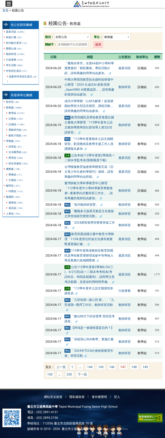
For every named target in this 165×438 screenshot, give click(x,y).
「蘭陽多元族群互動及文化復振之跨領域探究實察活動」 (89, 213)
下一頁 (82, 374)
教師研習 (15, 54)
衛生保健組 (18, 163)
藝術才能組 (18, 135)
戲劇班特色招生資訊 (22, 79)
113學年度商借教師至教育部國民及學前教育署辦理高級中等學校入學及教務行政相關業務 (88, 255)
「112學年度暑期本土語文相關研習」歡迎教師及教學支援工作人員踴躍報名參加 (88, 144)
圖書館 (13, 196)
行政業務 (14, 59)
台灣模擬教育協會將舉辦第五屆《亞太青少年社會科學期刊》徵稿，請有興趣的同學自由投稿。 (88, 172)
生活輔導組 (18, 152)
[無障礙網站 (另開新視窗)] (150, 417)
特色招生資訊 (16, 70)
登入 (117, 397)
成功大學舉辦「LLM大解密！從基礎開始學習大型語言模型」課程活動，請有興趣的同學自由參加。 (88, 106)
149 (146, 367)
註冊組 (16, 118)
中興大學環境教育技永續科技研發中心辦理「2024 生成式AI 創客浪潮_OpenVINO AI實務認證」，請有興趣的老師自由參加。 (89, 87)
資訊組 (16, 208)
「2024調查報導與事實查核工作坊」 (89, 225)
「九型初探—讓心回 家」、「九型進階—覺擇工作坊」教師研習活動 (89, 302)
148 (135, 367)
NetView (122, 429)
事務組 (15, 174)
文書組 (16, 180)
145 (102, 367)
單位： (98, 37)
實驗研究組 (18, 129)
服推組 (16, 202)
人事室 (13, 213)
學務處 (13, 140)
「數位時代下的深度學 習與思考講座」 (89, 318)
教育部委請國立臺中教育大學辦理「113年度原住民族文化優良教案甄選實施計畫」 (89, 239)
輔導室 (13, 185)
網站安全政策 (53, 397)
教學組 (16, 113)
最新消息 (15, 31)
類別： (49, 37)
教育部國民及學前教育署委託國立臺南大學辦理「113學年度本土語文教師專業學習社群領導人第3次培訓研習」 (89, 125)
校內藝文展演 (16, 42)
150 (51, 375)
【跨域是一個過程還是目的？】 (89, 328)
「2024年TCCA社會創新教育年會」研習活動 (88, 353)
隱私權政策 (77, 397)
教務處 (14, 107)
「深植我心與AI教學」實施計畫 (89, 339)
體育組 (16, 157)
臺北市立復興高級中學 (76, 429)
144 (90, 367)
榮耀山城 (14, 48)
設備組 (16, 124)
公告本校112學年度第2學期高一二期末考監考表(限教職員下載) (89, 157)
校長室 (12, 101)
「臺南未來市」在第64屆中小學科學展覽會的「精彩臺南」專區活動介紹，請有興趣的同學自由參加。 (89, 68)
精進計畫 (14, 37)
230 (70, 375)
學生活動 (14, 65)
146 (113, 367)
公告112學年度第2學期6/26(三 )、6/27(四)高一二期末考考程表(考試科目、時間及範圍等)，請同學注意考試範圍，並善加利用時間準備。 (89, 274)
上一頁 (61, 367)
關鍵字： (51, 44)
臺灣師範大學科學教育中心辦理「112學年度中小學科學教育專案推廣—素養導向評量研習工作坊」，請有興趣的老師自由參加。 (88, 190)
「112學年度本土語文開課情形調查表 (88, 290)
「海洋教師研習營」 (82, 204)
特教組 (16, 191)
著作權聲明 (99, 397)
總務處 (13, 168)
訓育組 (15, 146)
